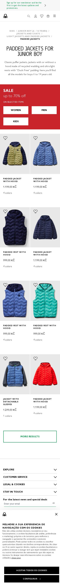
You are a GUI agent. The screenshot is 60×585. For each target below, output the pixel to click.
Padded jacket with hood (12, 180)
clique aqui (16, 558)
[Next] (45, 5)
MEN (44, 110)
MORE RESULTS (30, 436)
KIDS (16, 121)
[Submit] (53, 503)
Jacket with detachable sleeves (11, 402)
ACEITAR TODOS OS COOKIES (31, 570)
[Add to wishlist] (5, 138)
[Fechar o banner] (56, 514)
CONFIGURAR (30, 579)
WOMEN (16, 110)
